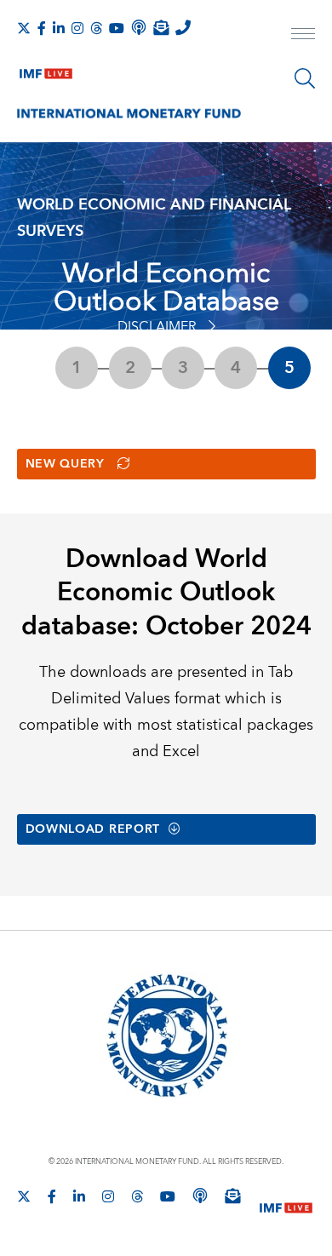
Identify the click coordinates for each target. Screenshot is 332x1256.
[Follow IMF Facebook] (41, 28)
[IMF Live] (46, 70)
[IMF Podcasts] (200, 1195)
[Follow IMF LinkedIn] (59, 28)
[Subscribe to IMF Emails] (161, 27)
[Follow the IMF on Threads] (96, 28)
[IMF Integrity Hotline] (183, 27)
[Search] (305, 78)
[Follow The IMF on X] (24, 28)
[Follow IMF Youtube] (116, 28)
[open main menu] (303, 36)
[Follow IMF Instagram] (77, 28)
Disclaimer (157, 327)
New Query (65, 464)
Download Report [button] (93, 829)
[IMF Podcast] (138, 27)
